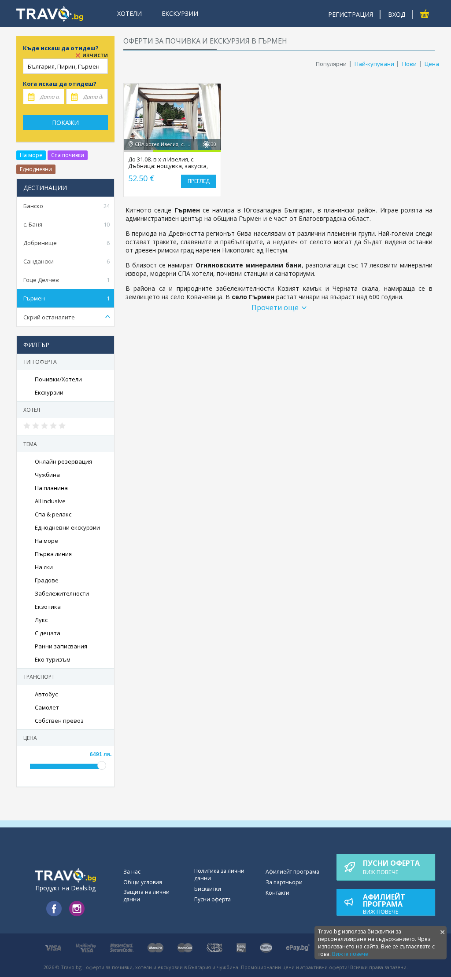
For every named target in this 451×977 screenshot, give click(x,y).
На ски (44, 567)
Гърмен (66, 298)
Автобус (46, 694)
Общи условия (142, 882)
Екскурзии (49, 392)
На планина (51, 488)
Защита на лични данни (146, 895)
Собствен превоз (59, 721)
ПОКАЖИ (65, 122)
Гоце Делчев (66, 280)
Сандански (66, 261)
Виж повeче (391, 867)
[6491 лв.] (101, 765)
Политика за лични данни (219, 874)
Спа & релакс (53, 514)
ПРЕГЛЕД (199, 181)
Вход (396, 14)
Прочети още (275, 307)
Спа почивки (67, 155)
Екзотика (48, 607)
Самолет (47, 707)
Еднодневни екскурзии (67, 527)
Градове (47, 580)
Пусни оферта (212, 899)
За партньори (284, 882)
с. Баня (66, 224)
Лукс (41, 620)
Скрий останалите (49, 317)
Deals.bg (83, 888)
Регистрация (350, 14)
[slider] (45, 425)
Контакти (277, 892)
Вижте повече (350, 954)
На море (31, 155)
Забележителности (62, 593)
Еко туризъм (52, 659)
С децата (47, 633)
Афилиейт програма (292, 871)
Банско (66, 206)
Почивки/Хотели (58, 379)
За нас (131, 871)
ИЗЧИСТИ (95, 55)
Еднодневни (36, 169)
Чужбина (47, 475)
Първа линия (53, 554)
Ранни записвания (61, 646)
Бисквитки (207, 889)
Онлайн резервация (63, 461)
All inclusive (50, 501)
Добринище (66, 243)
